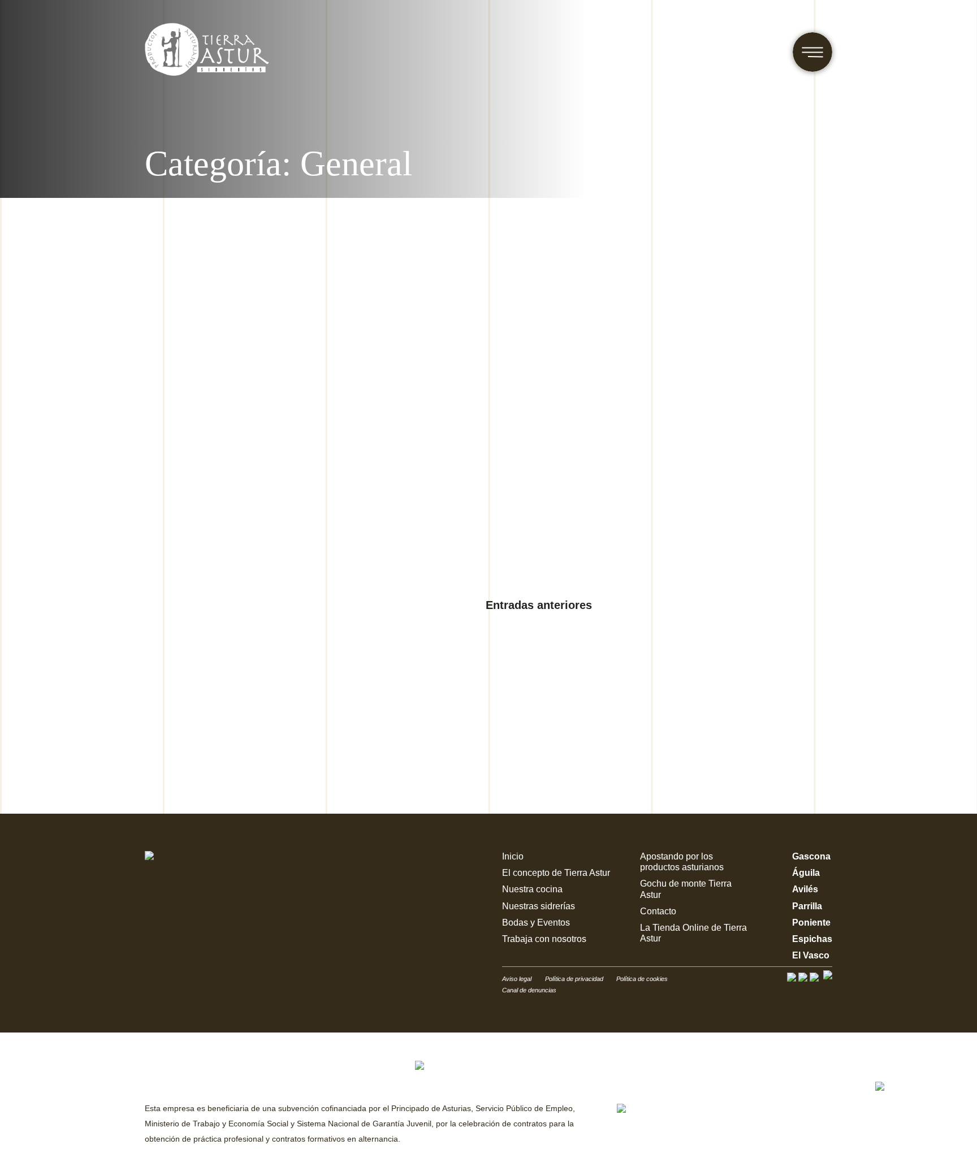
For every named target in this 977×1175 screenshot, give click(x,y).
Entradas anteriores (539, 605)
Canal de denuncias (529, 990)
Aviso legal (516, 978)
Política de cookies (642, 978)
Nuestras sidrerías (538, 906)
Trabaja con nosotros (544, 939)
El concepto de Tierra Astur (556, 873)
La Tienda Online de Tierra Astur (693, 933)
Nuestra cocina (532, 889)
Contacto (658, 911)
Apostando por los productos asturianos (682, 862)
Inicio (513, 856)
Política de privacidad (575, 978)
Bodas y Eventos (536, 922)
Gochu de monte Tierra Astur (686, 889)
